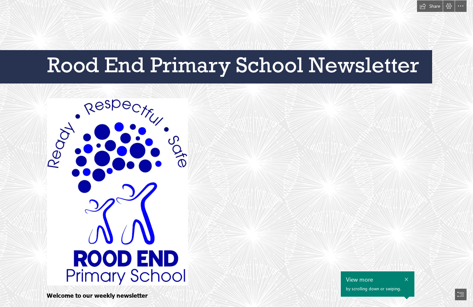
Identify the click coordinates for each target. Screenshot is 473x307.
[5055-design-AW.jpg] (117, 191)
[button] (430, 6)
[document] (236, 153)
